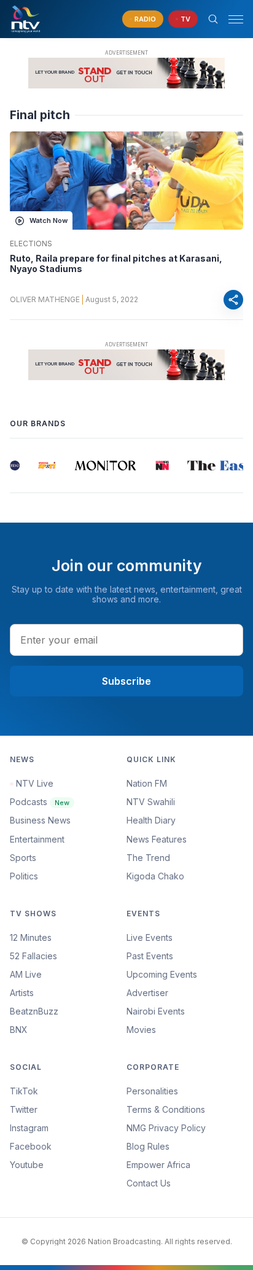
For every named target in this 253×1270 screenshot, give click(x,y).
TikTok (24, 1091)
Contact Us (148, 1183)
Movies (141, 1029)
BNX (19, 1029)
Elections (31, 244)
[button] (231, 19)
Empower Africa (158, 1164)
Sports (23, 857)
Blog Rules (147, 1146)
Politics (24, 876)
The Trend (148, 857)
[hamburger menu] (235, 19)
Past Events (149, 956)
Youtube (27, 1164)
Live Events (149, 937)
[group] (12, 465)
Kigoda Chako (155, 876)
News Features (156, 839)
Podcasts (39, 802)
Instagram (29, 1128)
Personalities (152, 1091)
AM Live (26, 974)
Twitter (23, 1109)
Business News (40, 820)
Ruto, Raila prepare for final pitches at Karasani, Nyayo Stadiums (116, 264)
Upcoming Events (161, 974)
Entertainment (37, 839)
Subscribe (126, 681)
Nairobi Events (155, 1011)
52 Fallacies (33, 956)
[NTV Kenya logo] (25, 19)
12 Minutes (31, 937)
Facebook (31, 1146)
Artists (22, 993)
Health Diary (151, 820)
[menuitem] (184, 1011)
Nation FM (146, 783)
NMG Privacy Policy (166, 1128)
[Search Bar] (213, 19)
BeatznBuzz (34, 1011)
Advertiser (147, 993)
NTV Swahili (150, 802)
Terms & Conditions (165, 1109)
